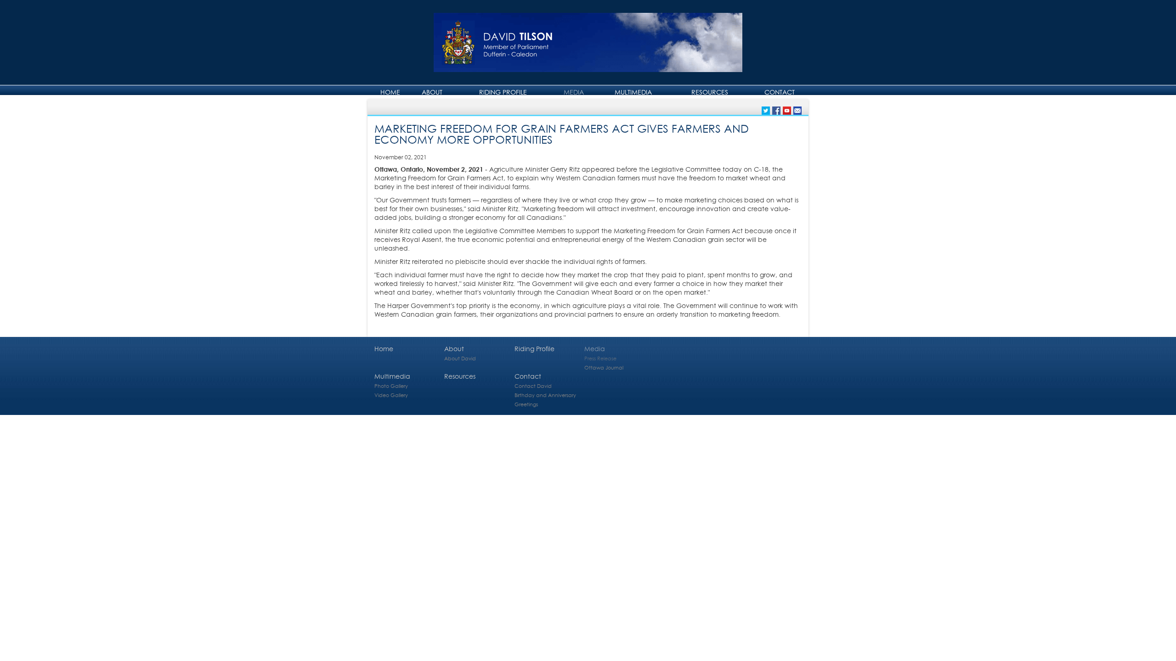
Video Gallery (391, 395)
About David (460, 358)
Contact (779, 92)
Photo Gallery (391, 386)
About (432, 92)
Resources (709, 92)
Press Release (600, 358)
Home (390, 92)
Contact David (533, 386)
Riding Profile (503, 92)
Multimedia (633, 92)
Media (574, 92)
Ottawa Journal (603, 367)
